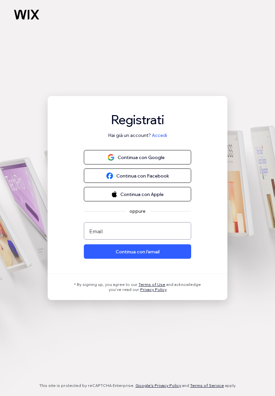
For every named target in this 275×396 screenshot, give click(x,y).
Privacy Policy (153, 289)
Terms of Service (207, 385)
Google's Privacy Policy (158, 385)
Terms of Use (152, 284)
